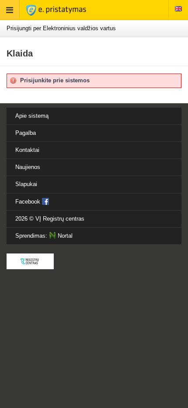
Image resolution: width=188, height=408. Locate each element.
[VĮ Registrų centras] (30, 261)
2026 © (49, 218)
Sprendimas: (44, 235)
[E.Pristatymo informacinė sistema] (56, 10)
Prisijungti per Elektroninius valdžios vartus (61, 28)
